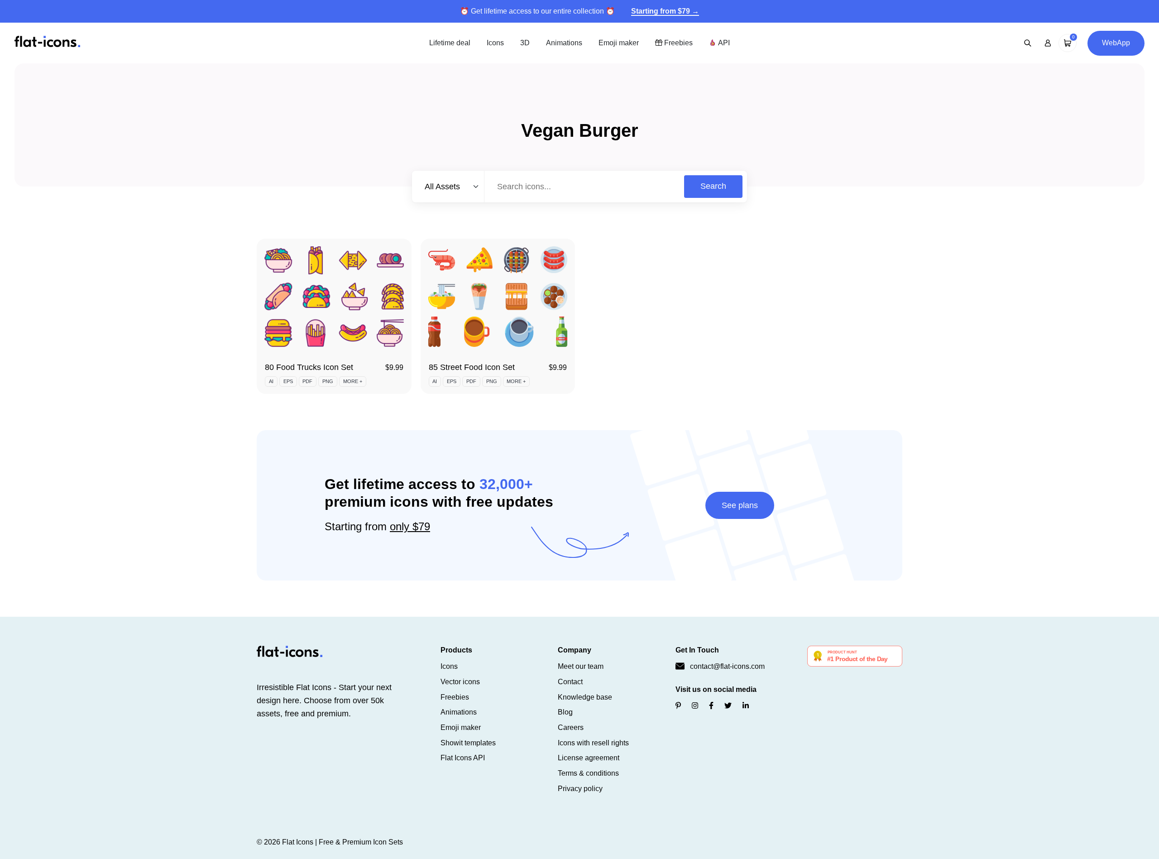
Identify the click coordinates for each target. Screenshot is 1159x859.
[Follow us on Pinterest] (678, 706)
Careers (571, 727)
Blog (565, 712)
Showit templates (468, 743)
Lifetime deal (449, 43)
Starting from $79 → (665, 11)
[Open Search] (1028, 43)
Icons (495, 43)
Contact (570, 682)
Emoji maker (619, 43)
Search (713, 186)
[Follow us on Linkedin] (745, 706)
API (723, 43)
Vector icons (460, 682)
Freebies (677, 43)
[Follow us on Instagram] (695, 706)
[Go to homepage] (47, 42)
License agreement (588, 758)
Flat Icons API (463, 758)
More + (352, 381)
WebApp (1116, 43)
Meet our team (580, 666)
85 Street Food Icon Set (472, 367)
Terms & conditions (588, 773)
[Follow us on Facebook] (711, 706)
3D (525, 43)
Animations (564, 43)
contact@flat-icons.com (727, 666)
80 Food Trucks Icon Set (309, 367)
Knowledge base (585, 697)
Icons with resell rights (593, 743)
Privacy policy (580, 788)
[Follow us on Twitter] (728, 706)
